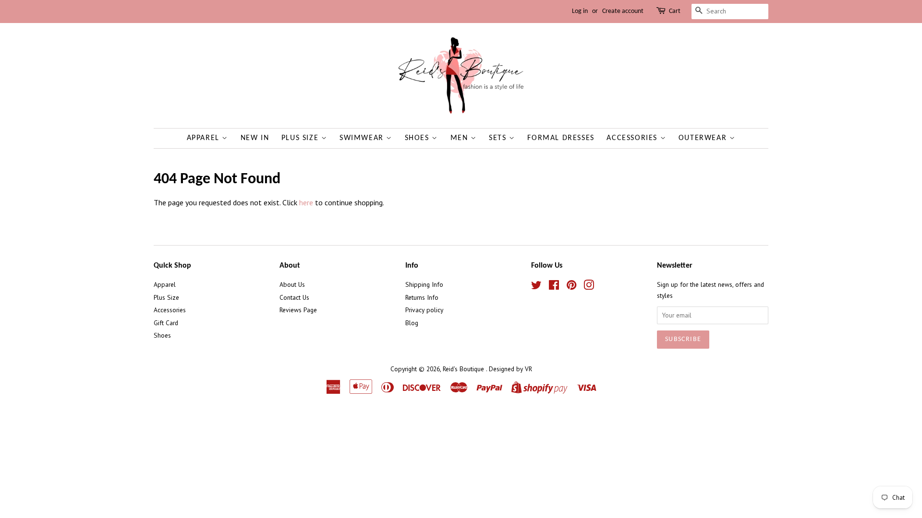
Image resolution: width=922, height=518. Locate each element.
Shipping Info (424, 284)
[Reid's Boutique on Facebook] (553, 287)
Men (460, 138)
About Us (292, 284)
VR (528, 369)
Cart (674, 11)
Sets (499, 138)
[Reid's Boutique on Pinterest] (571, 287)
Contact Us (294, 297)
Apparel (204, 138)
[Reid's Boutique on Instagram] (588, 287)
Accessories (633, 138)
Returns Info (421, 297)
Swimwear (363, 138)
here (306, 202)
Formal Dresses (560, 138)
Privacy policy (424, 310)
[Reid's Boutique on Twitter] (536, 287)
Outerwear (704, 138)
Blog (411, 322)
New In (255, 138)
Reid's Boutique (464, 369)
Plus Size (301, 138)
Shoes (418, 138)
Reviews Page (298, 310)
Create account (622, 11)
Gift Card (166, 322)
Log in (580, 11)
